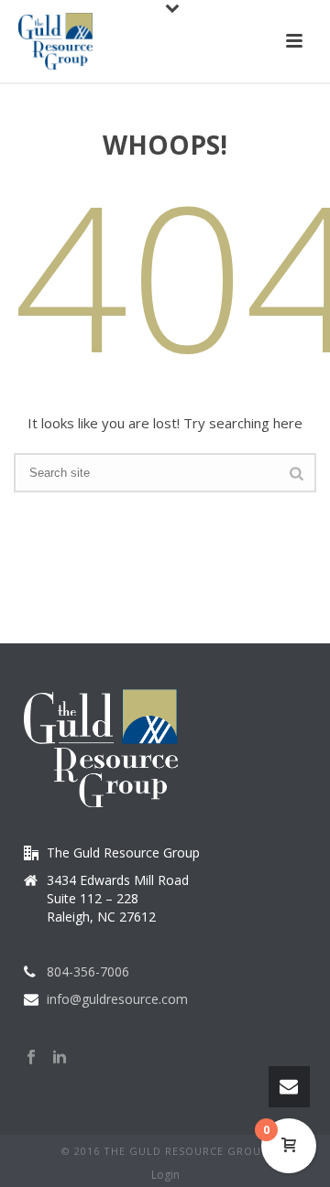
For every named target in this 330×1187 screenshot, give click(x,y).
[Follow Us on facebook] (31, 1058)
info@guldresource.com (117, 999)
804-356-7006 (88, 972)
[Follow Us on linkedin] (59, 1058)
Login (165, 1175)
